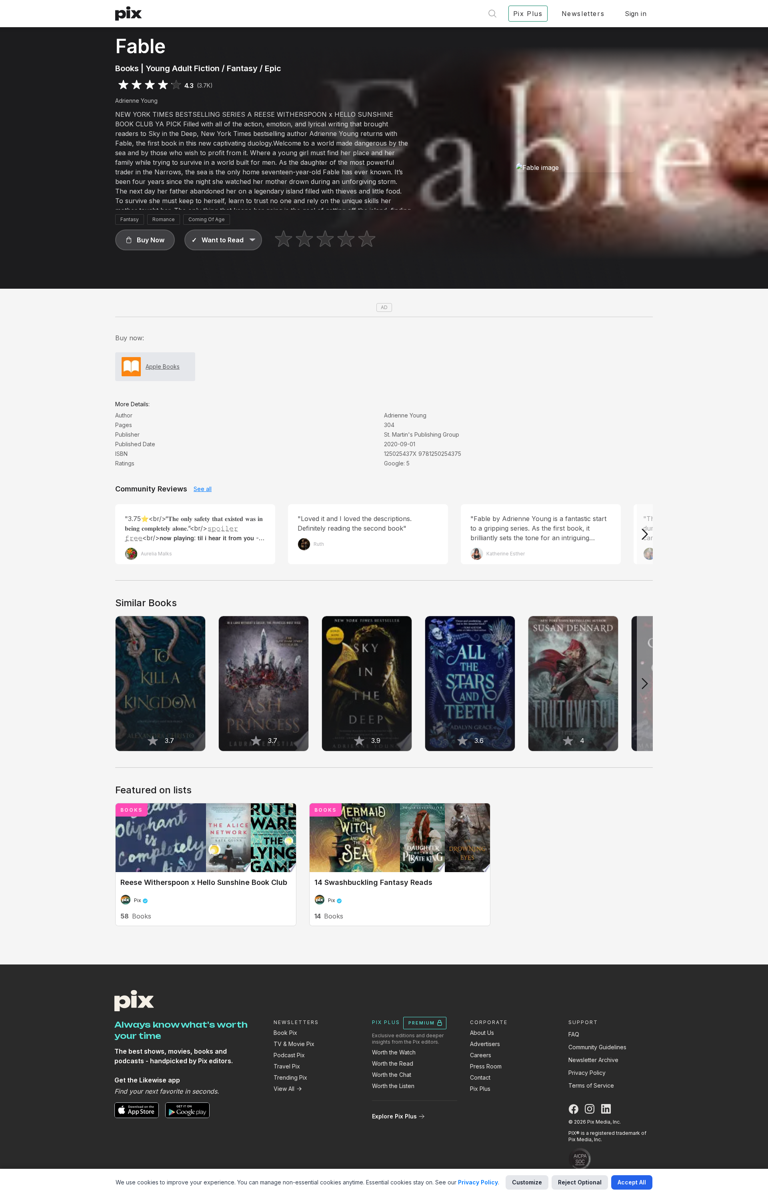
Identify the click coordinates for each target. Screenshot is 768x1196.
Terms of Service (591, 1085)
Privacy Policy (587, 1072)
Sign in (635, 14)
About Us (482, 1032)
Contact (480, 1077)
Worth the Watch (394, 1052)
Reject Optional (580, 1182)
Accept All (632, 1182)
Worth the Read (392, 1063)
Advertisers (485, 1043)
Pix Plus (480, 1088)
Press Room (486, 1066)
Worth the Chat (391, 1074)
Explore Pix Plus (394, 1116)
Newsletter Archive (593, 1059)
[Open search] (492, 13)
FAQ (573, 1034)
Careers (480, 1055)
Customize (527, 1182)
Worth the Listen (393, 1085)
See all (203, 488)
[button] (145, 240)
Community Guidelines (597, 1047)
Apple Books (163, 366)
